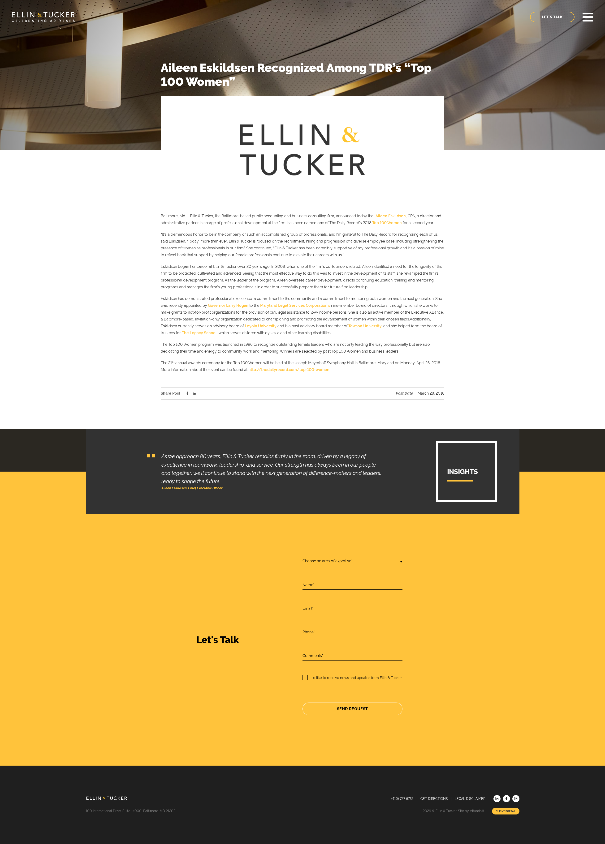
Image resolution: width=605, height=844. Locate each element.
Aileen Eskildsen (391, 216)
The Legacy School (199, 333)
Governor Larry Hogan (228, 305)
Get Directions (434, 799)
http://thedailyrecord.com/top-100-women (288, 369)
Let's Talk (552, 17)
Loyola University (261, 326)
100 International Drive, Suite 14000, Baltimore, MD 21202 (130, 811)
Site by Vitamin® (471, 811)
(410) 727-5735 (402, 799)
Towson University (365, 326)
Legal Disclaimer (470, 799)
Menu (588, 17)
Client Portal (506, 811)
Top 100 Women (387, 223)
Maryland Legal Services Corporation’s (295, 305)
